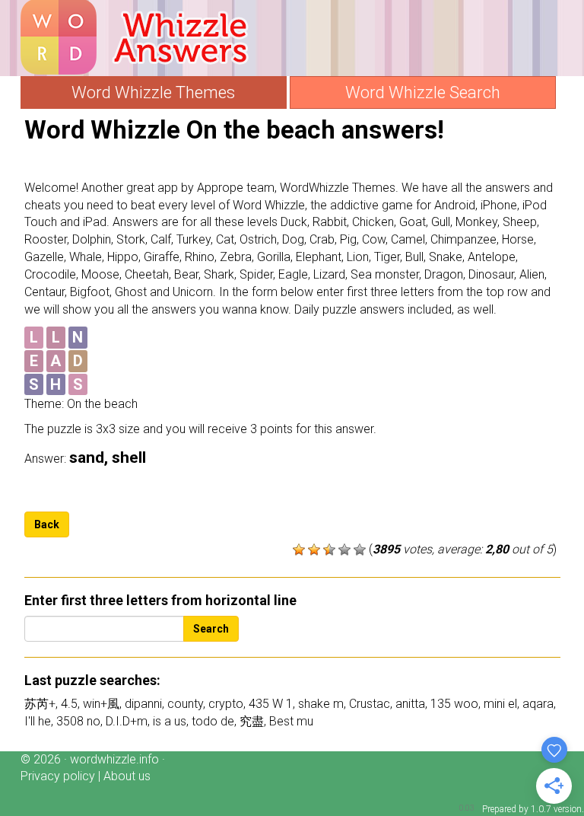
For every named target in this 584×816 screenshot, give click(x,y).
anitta (410, 703)
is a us (169, 721)
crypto (225, 703)
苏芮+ (40, 703)
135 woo (454, 703)
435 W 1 (271, 703)
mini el (500, 703)
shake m (321, 703)
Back (46, 524)
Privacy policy (58, 776)
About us (127, 776)
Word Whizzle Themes (153, 92)
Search (211, 629)
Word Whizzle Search (422, 92)
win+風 (101, 703)
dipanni (143, 703)
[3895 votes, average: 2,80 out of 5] (299, 549)
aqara (538, 703)
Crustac (369, 703)
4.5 (69, 703)
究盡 (252, 721)
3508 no (78, 721)
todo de (213, 721)
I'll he (37, 721)
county (185, 703)
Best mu (291, 721)
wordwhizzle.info (114, 759)
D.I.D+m (127, 721)
